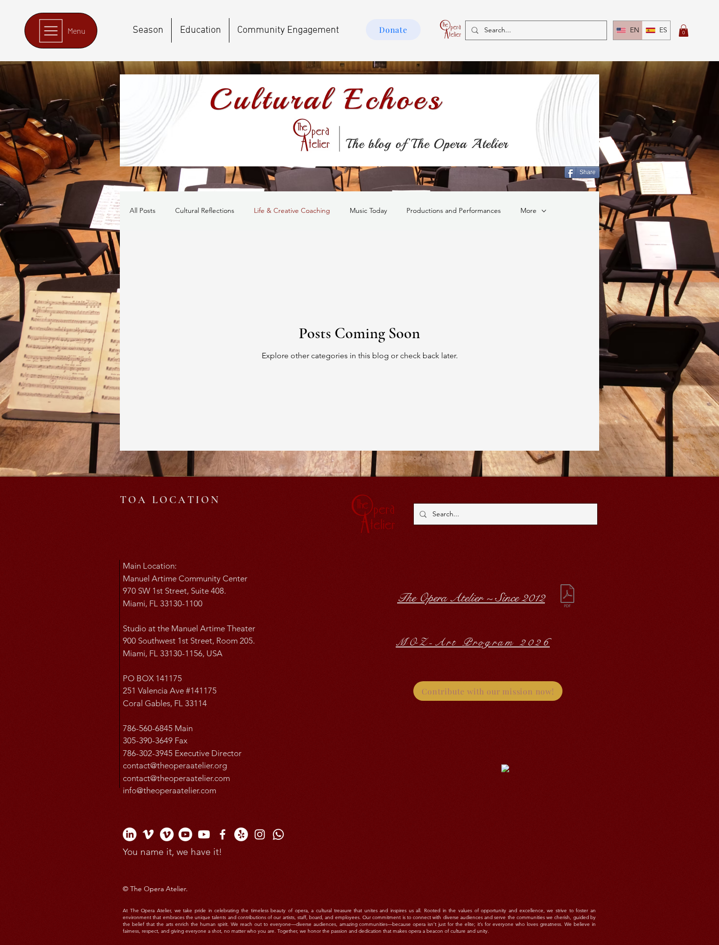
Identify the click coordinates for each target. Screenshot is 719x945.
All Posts (143, 210)
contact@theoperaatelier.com (176, 778)
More (528, 210)
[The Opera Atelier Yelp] (241, 834)
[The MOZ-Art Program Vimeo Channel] (167, 834)
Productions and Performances (453, 210)
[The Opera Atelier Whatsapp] (278, 834)
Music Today (368, 210)
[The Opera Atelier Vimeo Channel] (148, 834)
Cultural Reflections (204, 210)
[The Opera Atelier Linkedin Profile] (129, 834)
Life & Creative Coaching (292, 210)
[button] (683, 30)
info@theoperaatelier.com (169, 790)
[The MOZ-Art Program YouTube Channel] (204, 834)
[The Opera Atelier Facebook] (222, 834)
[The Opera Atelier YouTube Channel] (185, 834)
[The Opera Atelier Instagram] (260, 834)
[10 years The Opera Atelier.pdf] (567, 597)
